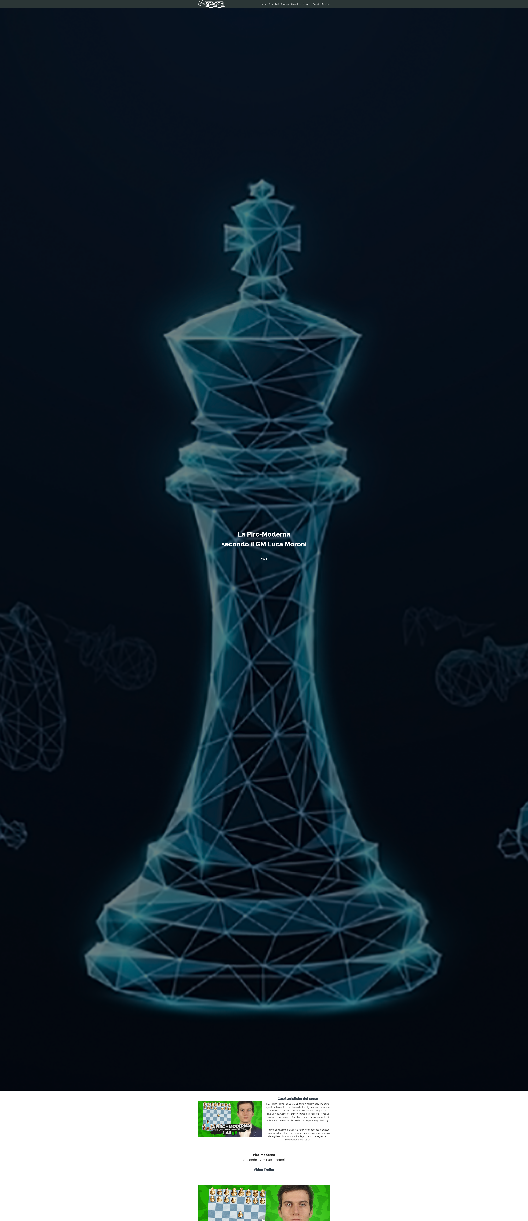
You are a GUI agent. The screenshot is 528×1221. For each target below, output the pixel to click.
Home (263, 4)
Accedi (316, 4)
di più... (306, 4)
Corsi (271, 4)
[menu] (294, 4)
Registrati (325, 4)
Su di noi (285, 4)
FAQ (277, 4)
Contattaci (296, 4)
